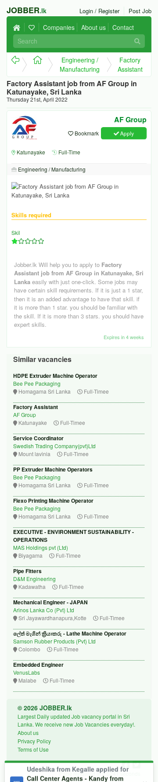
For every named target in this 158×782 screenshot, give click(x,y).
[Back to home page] (19, 27)
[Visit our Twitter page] (136, 764)
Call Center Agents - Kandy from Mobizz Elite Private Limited (75, 742)
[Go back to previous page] (14, 65)
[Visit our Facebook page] (127, 764)
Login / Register (99, 11)
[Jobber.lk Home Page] (35, 65)
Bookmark (86, 133)
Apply (126, 133)
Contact (123, 27)
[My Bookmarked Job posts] (33, 27)
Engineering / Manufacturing (80, 64)
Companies (59, 27)
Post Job (140, 11)
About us (93, 27)
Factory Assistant (130, 64)
